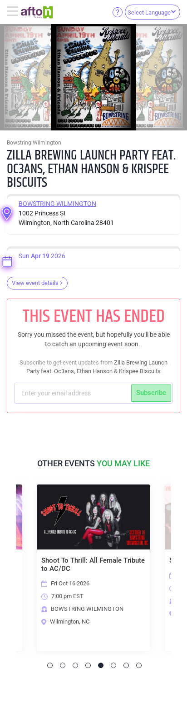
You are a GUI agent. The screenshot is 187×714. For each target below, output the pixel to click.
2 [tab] (62, 665)
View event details (35, 283)
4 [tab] (88, 665)
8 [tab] (139, 665)
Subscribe (151, 393)
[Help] (118, 11)
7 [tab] (126, 665)
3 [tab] (75, 665)
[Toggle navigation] (14, 12)
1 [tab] (50, 665)
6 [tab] (113, 665)
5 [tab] (100, 665)
